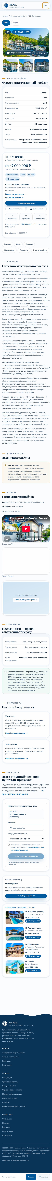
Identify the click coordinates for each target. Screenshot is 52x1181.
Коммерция (7, 1065)
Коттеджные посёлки (18, 16)
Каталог (5, 16)
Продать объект (9, 1086)
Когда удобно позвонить (18, 834)
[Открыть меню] (45, 5)
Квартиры (6, 1061)
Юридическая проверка (12, 1094)
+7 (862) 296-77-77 (28, 224)
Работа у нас (7, 1131)
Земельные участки (10, 1057)
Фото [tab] (6, 23)
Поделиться (40, 218)
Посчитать (24, 250)
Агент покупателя (9, 1098)
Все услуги (7, 1077)
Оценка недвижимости (12, 1090)
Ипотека (5, 1102)
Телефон (12, 822)
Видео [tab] (15, 23)
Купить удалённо (40, 250)
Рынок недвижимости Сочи (13, 1106)
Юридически (9, 250)
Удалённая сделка (10, 1082)
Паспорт (7, 244)
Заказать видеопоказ (26, 203)
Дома (18, 244)
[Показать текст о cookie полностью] (22, 1177)
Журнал (5, 1123)
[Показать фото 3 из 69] (26, 65)
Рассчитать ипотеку (13, 197)
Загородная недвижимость (13, 1053)
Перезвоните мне (15, 209)
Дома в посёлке (36, 209)
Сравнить (26, 218)
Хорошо (31, 1177)
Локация (29, 244)
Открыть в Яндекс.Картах (25, 600)
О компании (7, 1119)
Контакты (6, 1127)
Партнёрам (7, 1135)
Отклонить (43, 1177)
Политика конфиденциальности (15, 1160)
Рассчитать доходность (14, 194)
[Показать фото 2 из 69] (10, 65)
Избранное (11, 218)
